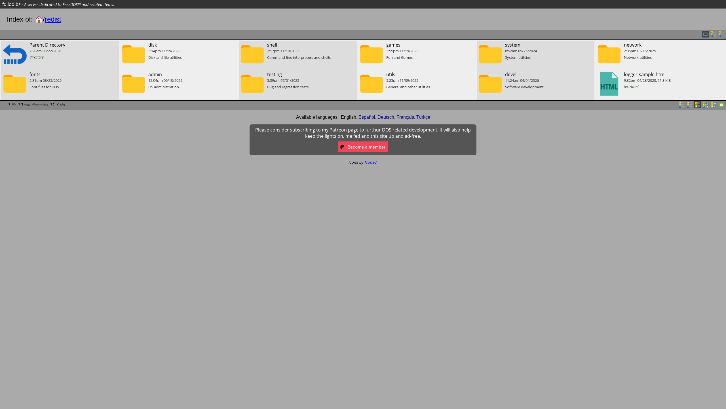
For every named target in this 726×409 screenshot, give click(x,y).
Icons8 (371, 162)
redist (53, 19)
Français (405, 117)
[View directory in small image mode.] (705, 106)
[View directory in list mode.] (681, 106)
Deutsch (385, 117)
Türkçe (423, 117)
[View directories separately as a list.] (713, 36)
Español (366, 117)
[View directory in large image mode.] (721, 106)
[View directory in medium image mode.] (713, 106)
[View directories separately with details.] (721, 36)
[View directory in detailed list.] (689, 106)
